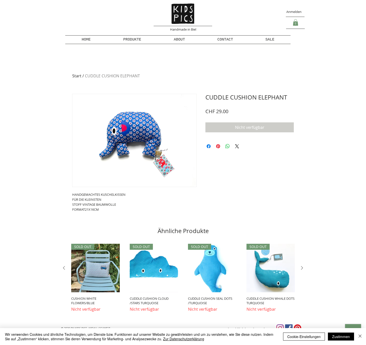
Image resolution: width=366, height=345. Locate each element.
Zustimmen (341, 336)
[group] (183, 280)
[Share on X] (237, 146)
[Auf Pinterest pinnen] (218, 146)
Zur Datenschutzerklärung (183, 338)
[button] (295, 22)
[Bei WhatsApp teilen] (228, 146)
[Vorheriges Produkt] (64, 268)
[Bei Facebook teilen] (209, 146)
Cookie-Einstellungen (304, 336)
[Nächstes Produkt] (302, 268)
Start (76, 76)
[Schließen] (360, 336)
